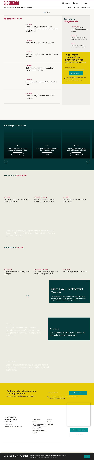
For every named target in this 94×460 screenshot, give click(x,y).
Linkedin (49, 419)
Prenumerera (77, 7)
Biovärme (17, 7)
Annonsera (83, 7)
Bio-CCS (23, 7)
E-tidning (70, 7)
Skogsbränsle (10, 7)
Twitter (49, 421)
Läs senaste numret (79, 430)
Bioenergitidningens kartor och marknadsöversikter (38, 429)
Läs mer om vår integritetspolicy (74, 80)
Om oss (88, 7)
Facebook (50, 424)
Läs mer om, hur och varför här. (48, 457)
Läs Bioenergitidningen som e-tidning (39, 425)
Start (5, 7)
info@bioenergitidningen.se (13, 426)
